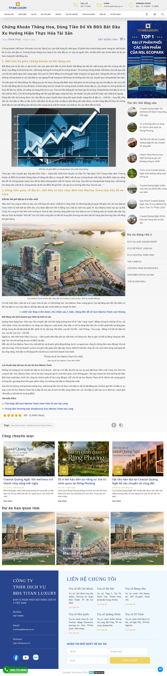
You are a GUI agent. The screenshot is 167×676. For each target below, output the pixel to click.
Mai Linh (61, 488)
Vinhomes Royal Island (140, 275)
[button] (161, 538)
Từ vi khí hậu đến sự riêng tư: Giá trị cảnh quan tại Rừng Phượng (152, 127)
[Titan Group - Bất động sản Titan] (17, 5)
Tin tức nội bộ (72, 14)
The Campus (134, 262)
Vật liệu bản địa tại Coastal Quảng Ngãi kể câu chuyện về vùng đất (152, 142)
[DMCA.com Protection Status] (96, 672)
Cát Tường (8, 488)
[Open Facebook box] (147, 14)
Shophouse (68, 558)
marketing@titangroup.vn (113, 6)
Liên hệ (103, 14)
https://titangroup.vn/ (21, 643)
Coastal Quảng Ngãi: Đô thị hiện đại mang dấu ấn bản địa (152, 219)
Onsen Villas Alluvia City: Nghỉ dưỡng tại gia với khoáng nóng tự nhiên (151, 158)
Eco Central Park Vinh (140, 255)
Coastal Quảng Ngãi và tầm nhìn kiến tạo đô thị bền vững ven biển (153, 188)
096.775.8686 (85, 6)
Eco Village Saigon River (142, 242)
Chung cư (13, 558)
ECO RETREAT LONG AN (139, 248)
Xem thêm (8, 501)
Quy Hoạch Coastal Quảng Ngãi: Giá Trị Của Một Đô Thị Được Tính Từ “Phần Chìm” (153, 204)
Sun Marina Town (18, 425)
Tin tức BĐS (46, 14)
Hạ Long (24, 558)
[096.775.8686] (6, 669)
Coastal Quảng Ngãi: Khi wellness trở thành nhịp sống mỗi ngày (153, 111)
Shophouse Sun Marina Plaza (39, 425)
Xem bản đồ (74, 607)
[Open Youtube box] (155, 14)
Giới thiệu (22, 14)
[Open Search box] (163, 14)
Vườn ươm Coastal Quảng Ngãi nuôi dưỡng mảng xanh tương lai (153, 173)
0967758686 (18, 616)
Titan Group (76, 672)
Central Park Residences (142, 268)
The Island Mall (136, 281)
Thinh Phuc (14, 39)
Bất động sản (108, 39)
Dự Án (33, 14)
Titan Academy (88, 14)
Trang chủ (9, 14)
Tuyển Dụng (115, 14)
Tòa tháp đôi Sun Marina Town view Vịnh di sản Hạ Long (36, 403)
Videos (58, 14)
